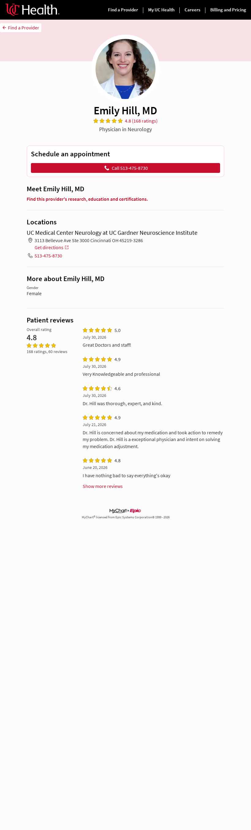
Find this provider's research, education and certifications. (87, 199)
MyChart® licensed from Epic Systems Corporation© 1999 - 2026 (126, 517)
